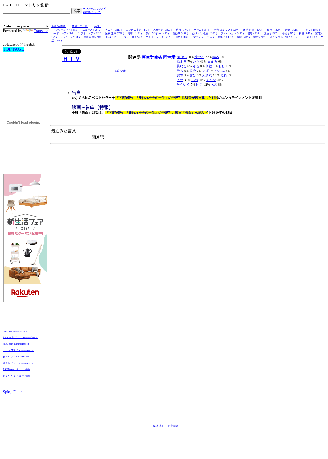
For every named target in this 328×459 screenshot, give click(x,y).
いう (196, 61)
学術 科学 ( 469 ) (93, 37)
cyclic (97, 26)
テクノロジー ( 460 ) (157, 33)
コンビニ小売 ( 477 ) (138, 29)
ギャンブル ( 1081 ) (281, 37)
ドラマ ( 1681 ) (311, 29)
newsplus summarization (15, 331)
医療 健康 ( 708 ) (115, 33)
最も (180, 71)
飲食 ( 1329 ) (274, 29)
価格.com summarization (16, 343)
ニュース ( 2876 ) (92, 29)
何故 (209, 66)
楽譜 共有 (158, 425)
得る (215, 57)
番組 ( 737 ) (289, 33)
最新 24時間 (58, 26)
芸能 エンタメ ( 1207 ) (227, 29)
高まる (212, 61)
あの (214, 84)
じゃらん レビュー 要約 (16, 375)
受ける (199, 57)
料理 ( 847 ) (305, 33)
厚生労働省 (152, 57)
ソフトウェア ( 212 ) (90, 33)
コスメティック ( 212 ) (159, 37)
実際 (180, 75)
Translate (41, 31)
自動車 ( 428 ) (180, 33)
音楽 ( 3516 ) (292, 29)
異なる (182, 66)
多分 (192, 71)
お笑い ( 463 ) (226, 37)
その (180, 80)
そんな (211, 80)
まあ (223, 75)
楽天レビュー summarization (18, 363)
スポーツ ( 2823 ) (163, 29)
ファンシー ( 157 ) (203, 37)
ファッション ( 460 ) (232, 33)
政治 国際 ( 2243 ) (253, 29)
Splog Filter (12, 392)
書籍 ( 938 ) (254, 33)
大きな (207, 75)
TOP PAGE (13, 49)
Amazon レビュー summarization (20, 337)
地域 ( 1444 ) (113, 37)
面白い (182, 57)
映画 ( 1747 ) (183, 29)
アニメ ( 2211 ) (114, 29)
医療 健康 (120, 70)
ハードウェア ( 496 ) (63, 33)
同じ (199, 84)
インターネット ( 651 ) (66, 29)
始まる (182, 61)
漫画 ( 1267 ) (271, 33)
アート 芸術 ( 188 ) (307, 37)
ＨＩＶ (71, 59)
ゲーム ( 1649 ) (202, 29)
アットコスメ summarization (18, 350)
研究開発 (173, 425)
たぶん (220, 71)
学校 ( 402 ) (260, 37)
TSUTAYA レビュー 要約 (16, 369)
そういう (183, 84)
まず (205, 71)
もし (221, 66)
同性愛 (169, 57)
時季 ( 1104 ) (135, 33)
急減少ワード (80, 26)
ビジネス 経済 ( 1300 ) (205, 33)
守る (196, 66)
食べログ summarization (16, 356)
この (194, 80)
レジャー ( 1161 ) (70, 37)
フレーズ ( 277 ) (133, 37)
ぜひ (192, 75)
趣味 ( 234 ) (243, 37)
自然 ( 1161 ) (182, 37)
